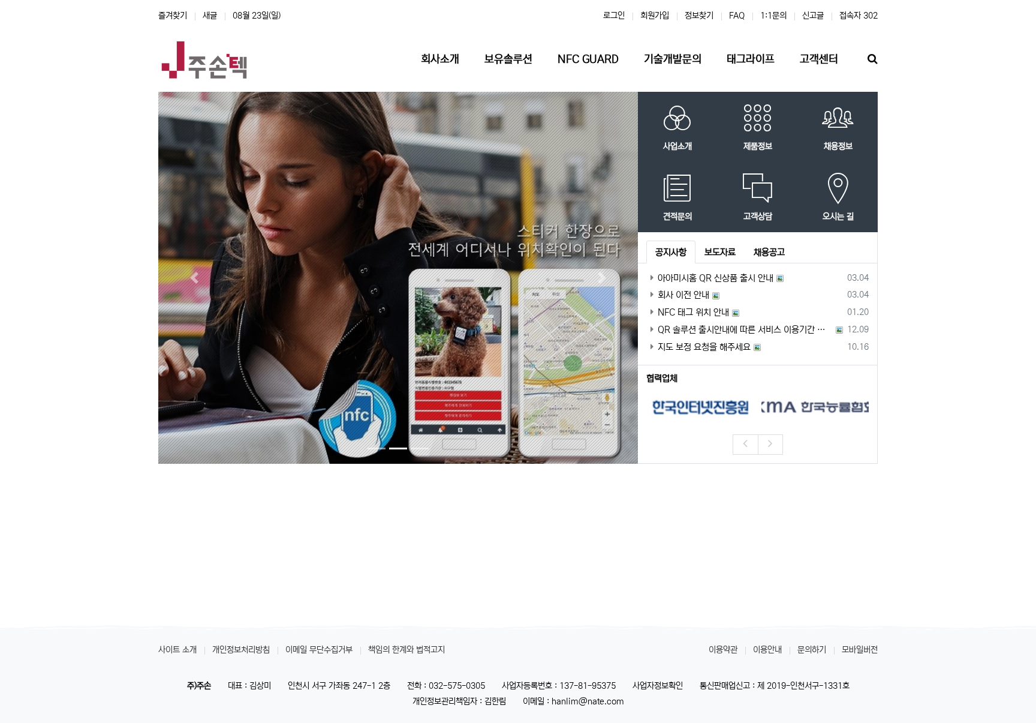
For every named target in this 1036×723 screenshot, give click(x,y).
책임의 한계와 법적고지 (406, 650)
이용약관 (723, 650)
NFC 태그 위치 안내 (693, 312)
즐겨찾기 (172, 15)
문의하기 (811, 650)
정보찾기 (699, 15)
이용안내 (767, 650)
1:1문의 (773, 15)
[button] (194, 277)
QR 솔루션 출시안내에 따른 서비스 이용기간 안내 (745, 330)
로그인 (614, 15)
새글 (210, 15)
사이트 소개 (177, 650)
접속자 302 (858, 15)
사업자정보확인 (658, 686)
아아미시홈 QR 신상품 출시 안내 (715, 278)
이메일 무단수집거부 (319, 650)
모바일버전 (860, 650)
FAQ (737, 15)
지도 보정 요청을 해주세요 (704, 347)
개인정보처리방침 (241, 650)
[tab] (670, 252)
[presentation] (745, 444)
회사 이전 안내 (683, 295)
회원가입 (654, 15)
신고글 (813, 15)
